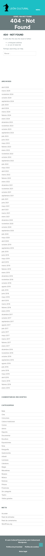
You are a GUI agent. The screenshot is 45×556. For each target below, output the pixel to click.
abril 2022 (5, 171)
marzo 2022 (6, 175)
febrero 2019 (6, 269)
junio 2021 (5, 203)
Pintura (4, 484)
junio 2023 (5, 140)
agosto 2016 (6, 363)
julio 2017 (5, 328)
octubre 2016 (6, 356)
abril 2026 (5, 87)
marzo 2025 (6, 91)
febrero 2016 (6, 384)
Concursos (5, 418)
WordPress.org (7, 524)
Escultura (5, 439)
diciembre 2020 (7, 220)
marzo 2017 (6, 339)
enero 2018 (6, 311)
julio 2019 (5, 251)
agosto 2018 (6, 286)
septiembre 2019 (8, 248)
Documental (6, 435)
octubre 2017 (6, 318)
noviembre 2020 (7, 223)
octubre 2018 (6, 283)
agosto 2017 (6, 325)
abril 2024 (5, 108)
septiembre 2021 (8, 196)
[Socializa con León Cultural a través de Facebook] (38, 2)
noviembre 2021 (7, 189)
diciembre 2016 (7, 349)
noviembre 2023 (7, 126)
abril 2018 (5, 300)
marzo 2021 (6, 213)
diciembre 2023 (7, 122)
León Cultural (12, 540)
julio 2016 (5, 367)
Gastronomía (6, 453)
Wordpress (22, 542)
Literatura (5, 463)
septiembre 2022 (8, 161)
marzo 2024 (6, 112)
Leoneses (5, 460)
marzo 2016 (6, 381)
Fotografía (5, 449)
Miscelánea (6, 470)
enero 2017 (6, 346)
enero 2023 (6, 150)
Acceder (5, 513)
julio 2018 (5, 290)
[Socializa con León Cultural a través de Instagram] (26, 2)
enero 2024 (6, 119)
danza (4, 428)
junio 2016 (5, 370)
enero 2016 (6, 388)
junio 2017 (5, 332)
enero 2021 (6, 216)
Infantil (4, 456)
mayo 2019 (6, 258)
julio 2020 (5, 234)
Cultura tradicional (8, 421)
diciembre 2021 (7, 185)
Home (15, 16)
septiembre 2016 (8, 360)
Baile (3, 411)
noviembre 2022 (7, 154)
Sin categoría (6, 491)
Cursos (4, 425)
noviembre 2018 (7, 279)
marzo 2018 (6, 304)
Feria (3, 446)
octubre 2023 (6, 129)
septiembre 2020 (8, 230)
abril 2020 (5, 241)
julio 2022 (5, 164)
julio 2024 (5, 105)
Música (4, 477)
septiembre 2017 (8, 321)
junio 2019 (5, 255)
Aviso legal (23, 551)
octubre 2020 (6, 227)
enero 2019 (6, 272)
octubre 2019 (6, 244)
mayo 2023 (6, 143)
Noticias (4, 481)
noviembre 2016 (7, 353)
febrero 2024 (6, 115)
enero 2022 (6, 182)
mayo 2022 (6, 168)
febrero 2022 (6, 178)
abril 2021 (5, 209)
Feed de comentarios (9, 520)
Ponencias (5, 488)
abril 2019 (5, 262)
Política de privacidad (14, 547)
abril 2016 (5, 377)
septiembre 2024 (8, 101)
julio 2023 (5, 136)
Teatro (4, 495)
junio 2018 (5, 293)
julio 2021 (5, 199)
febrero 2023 (6, 147)
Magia (4, 467)
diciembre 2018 (7, 276)
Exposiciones (6, 442)
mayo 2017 (6, 335)
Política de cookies (32, 547)
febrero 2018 (6, 307)
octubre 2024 (6, 98)
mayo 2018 (6, 297)
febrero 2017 (6, 342)
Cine (3, 414)
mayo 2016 (6, 374)
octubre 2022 (6, 157)
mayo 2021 (6, 206)
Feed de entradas (8, 517)
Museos (4, 474)
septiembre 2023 (8, 133)
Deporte (4, 432)
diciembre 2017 (7, 314)
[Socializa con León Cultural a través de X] (32, 2)
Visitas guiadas (7, 498)
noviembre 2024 (7, 94)
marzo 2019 (6, 265)
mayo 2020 (6, 237)
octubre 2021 (6, 192)
